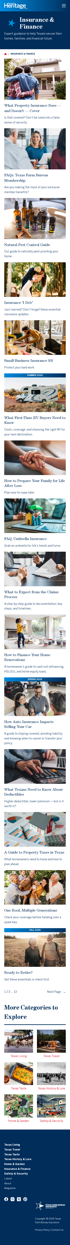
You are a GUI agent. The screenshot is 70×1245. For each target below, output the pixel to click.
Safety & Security (16, 1174)
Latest (8, 1179)
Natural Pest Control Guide (27, 244)
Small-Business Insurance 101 (28, 360)
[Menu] (64, 6)
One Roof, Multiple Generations (30, 910)
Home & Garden (14, 1164)
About (7, 1183)
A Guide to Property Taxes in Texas (34, 852)
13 (15, 992)
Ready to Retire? (18, 972)
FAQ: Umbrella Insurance (25, 538)
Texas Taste (12, 1155)
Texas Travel (12, 1150)
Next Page (56, 992)
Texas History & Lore (17, 1159)
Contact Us (57, 1230)
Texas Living (12, 1145)
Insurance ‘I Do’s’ (18, 302)
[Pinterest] (25, 1199)
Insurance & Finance (17, 1169)
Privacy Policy (42, 1230)
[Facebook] (6, 1199)
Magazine (10, 1188)
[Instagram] (12, 1199)
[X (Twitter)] (19, 1199)
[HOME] (5, 54)
